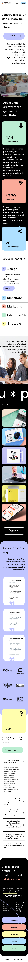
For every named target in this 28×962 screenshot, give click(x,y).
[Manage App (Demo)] (14, 512)
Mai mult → (8, 288)
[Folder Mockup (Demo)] (14, 493)
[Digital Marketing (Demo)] (14, 418)
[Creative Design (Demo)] (14, 474)
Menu (17, 3)
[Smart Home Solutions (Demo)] (14, 437)
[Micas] (14, 455)
